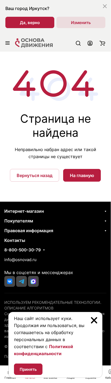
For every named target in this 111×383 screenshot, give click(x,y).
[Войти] (90, 43)
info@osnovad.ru (20, 259)
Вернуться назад (34, 175)
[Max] (33, 281)
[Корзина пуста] (102, 43)
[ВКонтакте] (9, 281)
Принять (28, 369)
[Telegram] (21, 281)
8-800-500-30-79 (22, 250)
